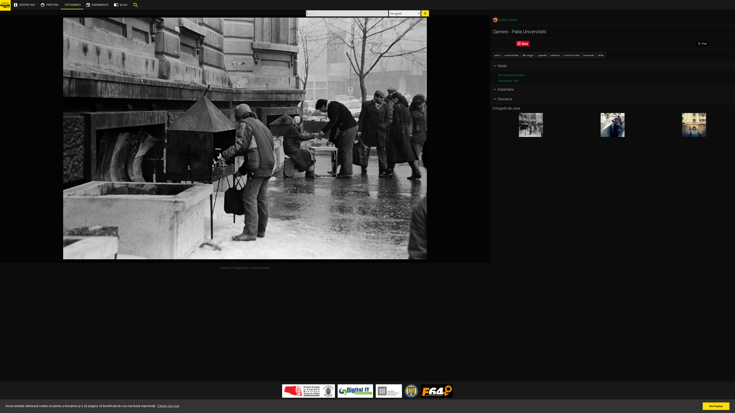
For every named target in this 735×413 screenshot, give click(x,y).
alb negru (528, 55)
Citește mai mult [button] (168, 406)
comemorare (572, 55)
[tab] (612, 66)
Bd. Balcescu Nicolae (511, 75)
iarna (497, 55)
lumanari (588, 55)
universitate (511, 55)
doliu (601, 55)
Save (525, 44)
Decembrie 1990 (508, 81)
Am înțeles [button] (716, 406)
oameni (555, 55)
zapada (542, 55)
